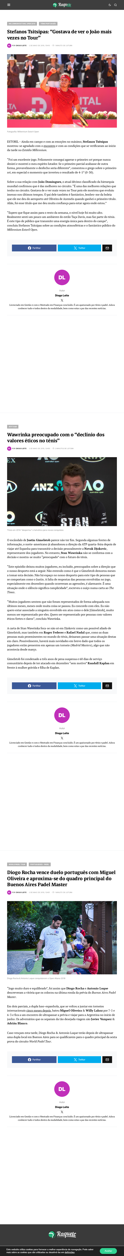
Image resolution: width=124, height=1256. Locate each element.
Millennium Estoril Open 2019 (22, 24)
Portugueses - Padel (39, 864)
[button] (8, 5)
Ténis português (48, 24)
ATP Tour (13, 427)
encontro (49, 146)
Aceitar (108, 1250)
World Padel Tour (17, 864)
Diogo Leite (62, 295)
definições (69, 1252)
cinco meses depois (38, 1010)
